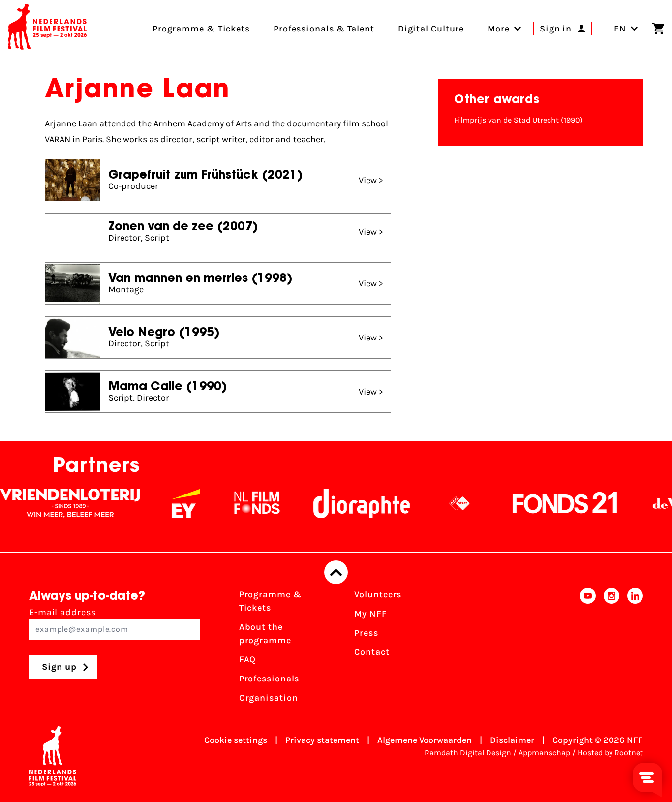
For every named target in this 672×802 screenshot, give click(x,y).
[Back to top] (336, 572)
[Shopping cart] (658, 28)
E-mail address (62, 612)
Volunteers (377, 594)
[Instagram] (611, 649)
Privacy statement (322, 740)
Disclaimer (512, 740)
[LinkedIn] (635, 649)
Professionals (269, 678)
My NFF (370, 613)
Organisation (268, 697)
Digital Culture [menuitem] (431, 28)
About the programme (265, 633)
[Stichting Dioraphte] (350, 503)
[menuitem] (498, 28)
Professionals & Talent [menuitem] (324, 28)
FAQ (247, 659)
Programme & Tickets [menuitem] (201, 28)
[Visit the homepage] (47, 28)
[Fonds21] (554, 503)
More (499, 28)
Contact (371, 652)
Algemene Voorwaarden (424, 740)
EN (620, 28)
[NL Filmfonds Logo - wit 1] (245, 503)
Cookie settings (235, 740)
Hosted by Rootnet (610, 752)
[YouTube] (588, 649)
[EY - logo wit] (174, 503)
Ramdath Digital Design (468, 752)
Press (366, 632)
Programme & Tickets (270, 601)
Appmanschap (544, 752)
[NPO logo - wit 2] (448, 503)
